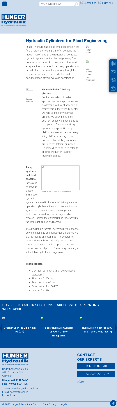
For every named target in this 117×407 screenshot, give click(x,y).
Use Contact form (97, 373)
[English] (106, 3)
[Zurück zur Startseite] (14, 20)
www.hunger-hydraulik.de (25, 388)
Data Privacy (50, 404)
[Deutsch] (89, 3)
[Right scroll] (116, 327)
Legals (63, 404)
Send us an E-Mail (97, 366)
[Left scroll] (1, 327)
